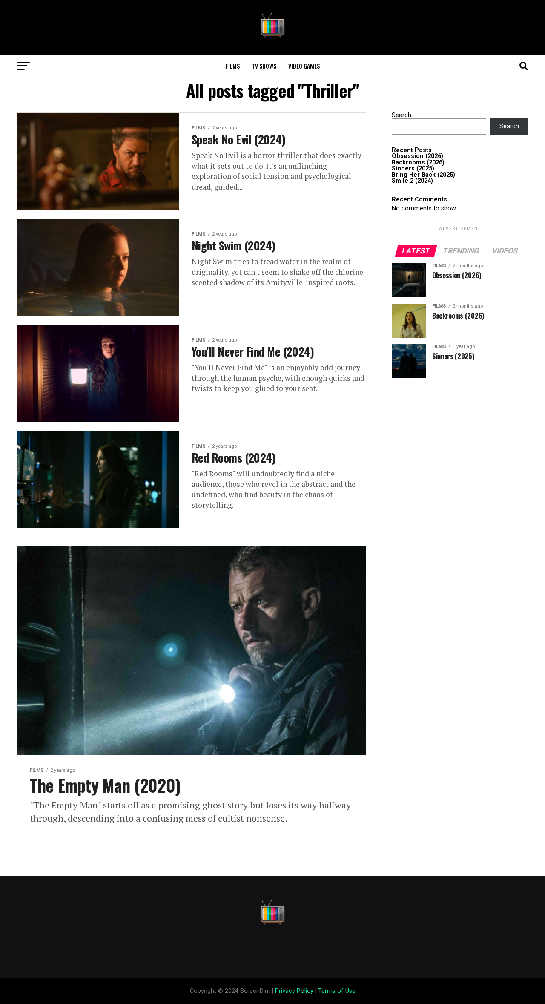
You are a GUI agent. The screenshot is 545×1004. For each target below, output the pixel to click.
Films (233, 65)
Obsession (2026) (417, 156)
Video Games (304, 65)
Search (401, 115)
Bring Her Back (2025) (423, 174)
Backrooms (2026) (418, 162)
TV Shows (264, 65)
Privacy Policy (294, 991)
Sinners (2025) (413, 168)
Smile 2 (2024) (412, 180)
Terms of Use (337, 991)
